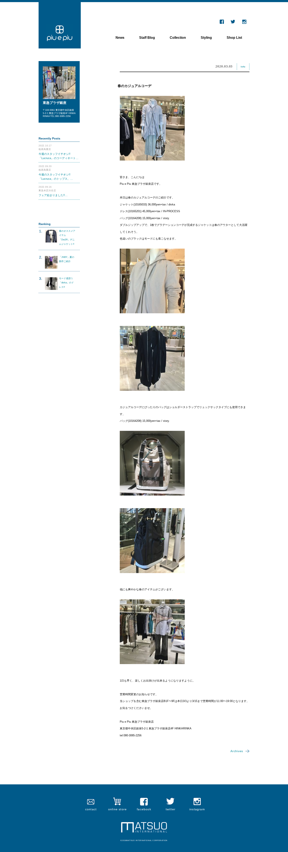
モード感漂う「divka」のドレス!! (66, 282)
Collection (178, 37)
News (120, 37)
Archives (236, 751)
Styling (206, 37)
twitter (170, 809)
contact (91, 809)
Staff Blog (147, 37)
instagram (197, 809)
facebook (144, 809)
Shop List (234, 37)
